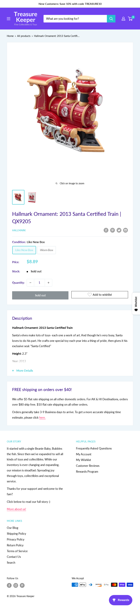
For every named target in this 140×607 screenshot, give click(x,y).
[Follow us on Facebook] (9, 585)
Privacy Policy (15, 539)
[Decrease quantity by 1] (30, 282)
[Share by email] (125, 230)
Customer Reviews (87, 465)
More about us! (16, 509)
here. (42, 417)
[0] (130, 19)
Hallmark (19, 230)
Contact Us (14, 556)
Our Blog (12, 528)
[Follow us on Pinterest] (22, 585)
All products (24, 35)
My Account (83, 454)
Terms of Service (17, 551)
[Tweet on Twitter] (119, 230)
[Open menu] (8, 18)
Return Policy (15, 545)
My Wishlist (83, 460)
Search (11, 562)
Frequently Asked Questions (94, 448)
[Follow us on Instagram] (15, 585)
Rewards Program (87, 471)
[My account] (123, 19)
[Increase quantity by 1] (48, 282)
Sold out (40, 295)
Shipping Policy (16, 533)
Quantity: (18, 282)
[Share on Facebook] (106, 230)
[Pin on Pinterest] (112, 230)
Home (10, 35)
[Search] (111, 18)
